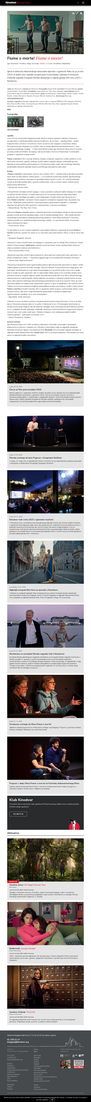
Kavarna (10, 1089)
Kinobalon (13, 882)
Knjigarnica (10, 1084)
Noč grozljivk (38, 1074)
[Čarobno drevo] (45, 860)
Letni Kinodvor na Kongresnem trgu (45, 1077)
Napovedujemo (12, 1076)
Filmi (8, 1078)
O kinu (36, 1049)
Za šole (36, 1059)
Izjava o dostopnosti (40, 1089)
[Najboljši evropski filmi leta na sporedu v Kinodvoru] (45, 562)
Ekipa (35, 1051)
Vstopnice (10, 1066)
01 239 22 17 (13, 1039)
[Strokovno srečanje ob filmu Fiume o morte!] (45, 696)
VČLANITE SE (18, 814)
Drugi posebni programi (42, 1081)
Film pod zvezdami (40, 1070)
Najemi (36, 1085)
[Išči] (78, 3)
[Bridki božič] (45, 923)
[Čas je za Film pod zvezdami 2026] (45, 361)
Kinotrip (36, 1062)
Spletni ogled (38, 1079)
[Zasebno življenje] (45, 987)
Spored (9, 1063)
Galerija (9, 1087)
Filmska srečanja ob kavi (42, 1066)
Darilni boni (11, 1072)
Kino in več (37, 1055)
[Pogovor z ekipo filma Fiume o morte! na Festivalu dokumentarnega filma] (45, 758)
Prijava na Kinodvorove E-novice (17, 1070)
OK (52, 1100)
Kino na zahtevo (12, 1081)
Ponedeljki (37, 1068)
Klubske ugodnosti (13, 1074)
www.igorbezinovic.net (15, 98)
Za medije (37, 1087)
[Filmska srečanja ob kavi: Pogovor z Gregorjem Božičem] (45, 430)
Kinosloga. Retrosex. (40, 1072)
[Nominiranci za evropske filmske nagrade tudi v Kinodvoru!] (45, 626)
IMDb (9, 109)
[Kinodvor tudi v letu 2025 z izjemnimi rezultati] (45, 491)
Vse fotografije (13, 129)
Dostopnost (11, 1068)
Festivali (36, 1064)
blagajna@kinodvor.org (18, 1042)
